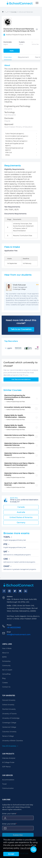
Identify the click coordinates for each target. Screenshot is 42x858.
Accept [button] (11, 854)
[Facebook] (4, 591)
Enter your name (9, 814)
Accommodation (8, 780)
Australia (21, 512)
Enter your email (9, 824)
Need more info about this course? (21, 321)
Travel (4, 784)
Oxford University (8, 704)
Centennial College (9, 727)
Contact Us (6, 687)
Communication (8, 788)
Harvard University (8, 700)
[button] (33, 849)
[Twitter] (15, 591)
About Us (5, 653)
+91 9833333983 (14, 627)
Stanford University (9, 709)
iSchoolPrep (6, 674)
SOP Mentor (6, 767)
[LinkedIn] (25, 591)
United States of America (21, 517)
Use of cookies (26, 848)
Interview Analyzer (8, 758)
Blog (3, 678)
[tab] (8, 57)
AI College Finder (8, 762)
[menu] (37, 3)
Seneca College (8, 736)
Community (6, 665)
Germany (21, 522)
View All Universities (9, 746)
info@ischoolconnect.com (18, 634)
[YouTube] (20, 591)
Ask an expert (7, 670)
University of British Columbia (12, 740)
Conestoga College (9, 722)
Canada (21, 507)
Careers (5, 682)
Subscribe (18, 835)
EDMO (4, 657)
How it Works (6, 648)
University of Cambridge (10, 718)
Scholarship (6, 661)
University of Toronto (9, 713)
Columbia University (9, 731)
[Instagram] (9, 591)
